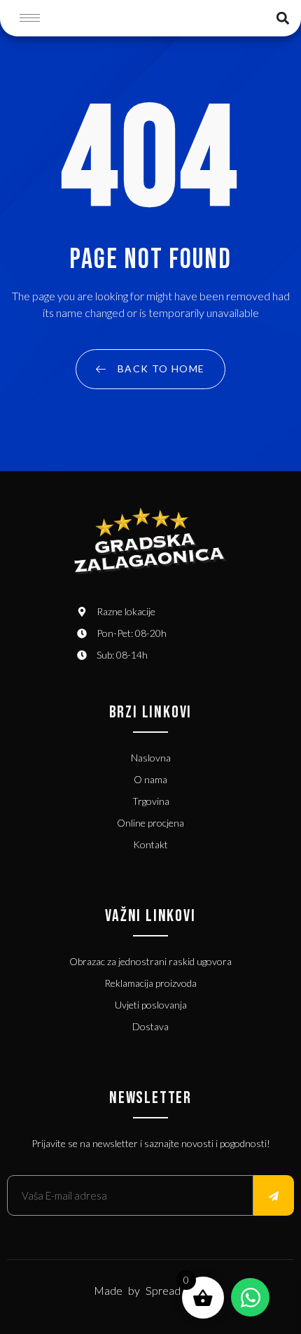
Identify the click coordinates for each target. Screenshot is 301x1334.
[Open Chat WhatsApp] (250, 1297)
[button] (282, 17)
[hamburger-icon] (30, 17)
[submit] (273, 1195)
